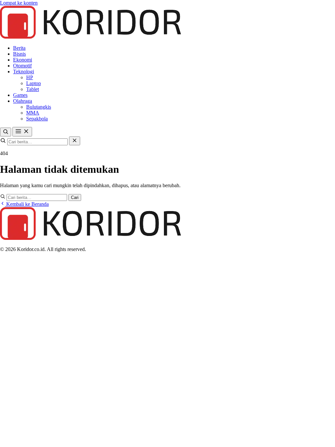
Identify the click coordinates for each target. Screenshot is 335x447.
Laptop (33, 83)
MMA (32, 113)
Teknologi (23, 71)
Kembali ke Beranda (27, 204)
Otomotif (22, 65)
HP (29, 77)
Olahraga (22, 101)
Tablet (32, 89)
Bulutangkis (38, 107)
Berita (19, 48)
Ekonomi (22, 60)
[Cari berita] (5, 132)
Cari (75, 197)
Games (20, 95)
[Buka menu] (22, 131)
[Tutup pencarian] (74, 140)
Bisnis (19, 54)
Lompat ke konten (19, 3)
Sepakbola (37, 118)
